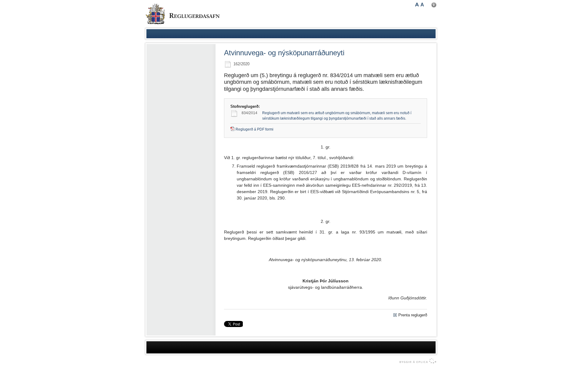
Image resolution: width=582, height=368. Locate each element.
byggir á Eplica (416, 361)
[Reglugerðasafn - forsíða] (182, 14)
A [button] (417, 5)
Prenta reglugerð (412, 315)
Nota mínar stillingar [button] (433, 5)
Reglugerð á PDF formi (254, 129)
